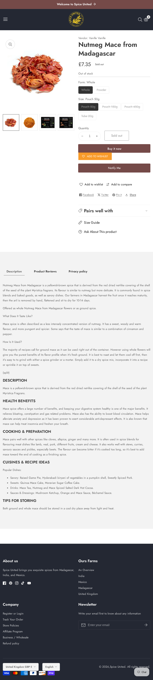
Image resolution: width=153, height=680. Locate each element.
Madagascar (85, 588)
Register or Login (13, 613)
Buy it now (114, 149)
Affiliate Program (13, 631)
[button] (114, 210)
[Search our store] (141, 19)
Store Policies (11, 625)
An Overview (86, 570)
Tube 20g (87, 117)
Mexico (82, 582)
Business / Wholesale (16, 637)
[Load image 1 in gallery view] (11, 122)
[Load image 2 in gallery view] (29, 122)
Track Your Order (13, 619)
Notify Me (114, 168)
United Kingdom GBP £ (19, 667)
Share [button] (133, 195)
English (49, 667)
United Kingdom (88, 594)
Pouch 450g (132, 108)
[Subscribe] (146, 625)
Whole (87, 91)
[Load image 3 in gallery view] (48, 122)
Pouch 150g (110, 108)
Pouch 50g (88, 108)
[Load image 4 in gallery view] (66, 122)
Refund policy (11, 643)
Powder (103, 91)
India (81, 576)
